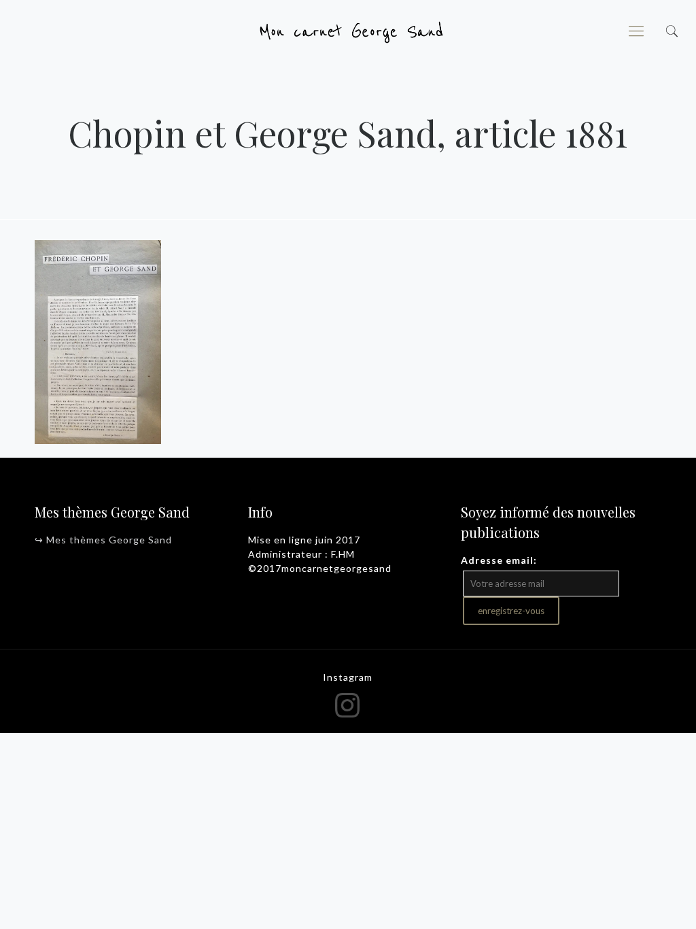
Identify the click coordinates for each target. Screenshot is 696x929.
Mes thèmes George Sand (109, 539)
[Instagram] (348, 705)
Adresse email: (499, 560)
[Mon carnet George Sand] (348, 30)
